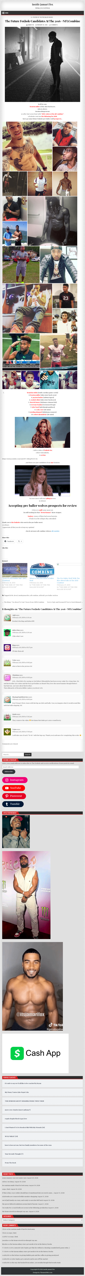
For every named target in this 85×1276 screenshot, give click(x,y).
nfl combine (34, 595)
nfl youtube (55, 531)
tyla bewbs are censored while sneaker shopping (19, 1196)
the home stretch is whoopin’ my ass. (15, 1211)
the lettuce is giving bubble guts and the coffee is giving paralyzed (35, 1255)
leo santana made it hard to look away (15, 1185)
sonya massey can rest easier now (14, 1178)
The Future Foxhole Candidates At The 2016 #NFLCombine (42, 21)
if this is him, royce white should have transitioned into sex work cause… (27, 1193)
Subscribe (9, 772)
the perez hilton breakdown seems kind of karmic (20, 1204)
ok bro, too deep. (8, 1182)
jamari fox (31, 25)
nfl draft (42, 595)
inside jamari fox (42, 4)
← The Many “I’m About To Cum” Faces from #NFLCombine (23, 602)
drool (16, 595)
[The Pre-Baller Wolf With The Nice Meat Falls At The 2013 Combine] (69, 570)
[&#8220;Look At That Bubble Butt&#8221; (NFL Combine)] (14, 570)
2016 (11, 595)
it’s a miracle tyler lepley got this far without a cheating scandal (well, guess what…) (40, 1248)
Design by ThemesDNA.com (42, 1272)
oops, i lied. (6, 1189)
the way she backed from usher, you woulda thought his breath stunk (36, 1262)
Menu (6, 13)
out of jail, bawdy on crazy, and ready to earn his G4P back (22, 1200)
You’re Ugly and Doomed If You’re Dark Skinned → (65, 602)
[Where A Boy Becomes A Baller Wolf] (42, 570)
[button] (27, 146)
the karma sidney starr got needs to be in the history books (31, 1244)
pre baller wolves (51, 595)
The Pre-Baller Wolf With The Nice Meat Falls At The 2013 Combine (68, 580)
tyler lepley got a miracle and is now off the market (30, 1259)
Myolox (5, 1244)
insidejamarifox (23, 595)
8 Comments (54, 25)
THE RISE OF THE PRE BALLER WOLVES (43, 17)
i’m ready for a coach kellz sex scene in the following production (25, 1208)
